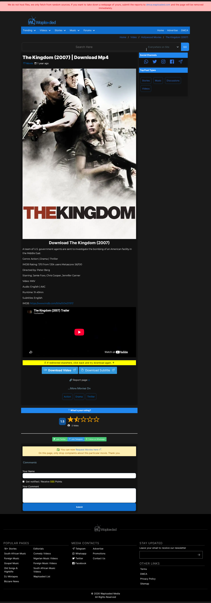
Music (158, 80)
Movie (29, 63)
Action (67, 396)
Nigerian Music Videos (45, 558)
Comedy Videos (42, 553)
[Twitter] (154, 62)
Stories (146, 80)
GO (185, 47)
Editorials (38, 548)
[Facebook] (172, 62)
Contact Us (99, 558)
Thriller (91, 396)
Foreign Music (11, 558)
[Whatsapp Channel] (146, 62)
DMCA (184, 30)
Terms (143, 569)
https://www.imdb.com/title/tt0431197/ (51, 303)
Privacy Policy (148, 578)
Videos (146, 88)
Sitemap (144, 583)
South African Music (15, 553)
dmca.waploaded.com (158, 4)
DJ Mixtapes (11, 576)
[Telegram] (180, 62)
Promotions (99, 553)
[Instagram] (163, 62)
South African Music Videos (44, 570)
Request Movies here (87, 449)
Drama (79, 396)
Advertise (98, 548)
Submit (79, 507)
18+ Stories (10, 548)
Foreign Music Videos (45, 563)
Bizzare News (11, 581)
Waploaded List (41, 576)
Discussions (173, 80)
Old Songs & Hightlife (11, 570)
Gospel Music (11, 563)
